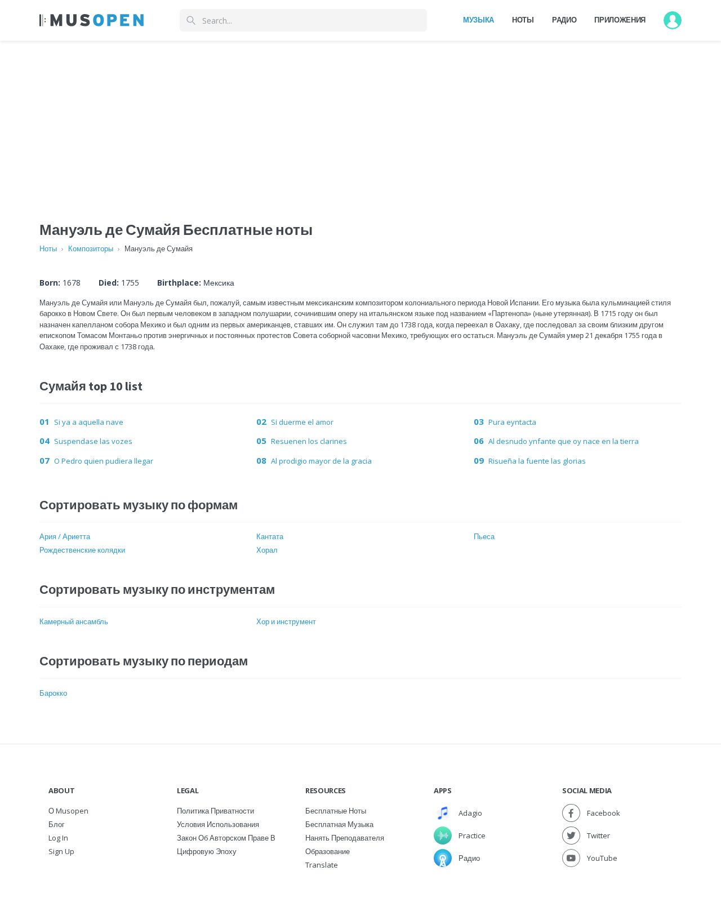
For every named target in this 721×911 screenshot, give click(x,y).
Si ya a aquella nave (88, 422)
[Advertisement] (360, 120)
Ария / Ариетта (64, 536)
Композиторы (90, 248)
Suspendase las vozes (93, 441)
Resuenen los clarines (309, 441)
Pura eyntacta (512, 422)
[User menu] (673, 20)
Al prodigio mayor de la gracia (321, 461)
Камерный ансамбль (73, 621)
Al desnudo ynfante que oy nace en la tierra (563, 441)
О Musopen (68, 811)
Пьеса (484, 536)
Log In (58, 838)
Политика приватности (215, 811)
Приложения (620, 20)
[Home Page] (91, 20)
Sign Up (61, 851)
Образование (327, 851)
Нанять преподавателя (344, 838)
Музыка (478, 20)
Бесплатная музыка (339, 824)
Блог (56, 824)
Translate (321, 865)
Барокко (53, 693)
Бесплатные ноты (335, 811)
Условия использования (218, 824)
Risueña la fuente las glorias (537, 461)
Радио (564, 20)
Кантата (269, 536)
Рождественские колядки (82, 550)
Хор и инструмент (286, 621)
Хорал (267, 550)
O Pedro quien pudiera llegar (103, 461)
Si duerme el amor (302, 422)
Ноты (523, 20)
